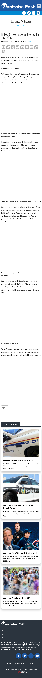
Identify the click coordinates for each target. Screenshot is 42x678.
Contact (31, 663)
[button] (39, 6)
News (30, 41)
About (9, 663)
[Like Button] (3, 408)
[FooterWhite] (22, 671)
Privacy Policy (20, 663)
